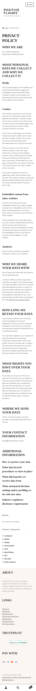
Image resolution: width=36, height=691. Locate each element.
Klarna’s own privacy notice (19, 300)
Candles (7, 542)
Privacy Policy (7, 677)
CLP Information (8, 624)
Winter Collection (10, 562)
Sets (5, 555)
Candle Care (6, 619)
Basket (28, 686)
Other (6, 549)
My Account (6, 687)
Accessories (8, 536)
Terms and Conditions (10, 616)
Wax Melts (7, 559)
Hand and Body (9, 546)
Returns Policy (7, 614)
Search (18, 687)
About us (5, 609)
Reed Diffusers (9, 552)
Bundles (6, 539)
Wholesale (6, 611)
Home (6, 28)
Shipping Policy (8, 621)
